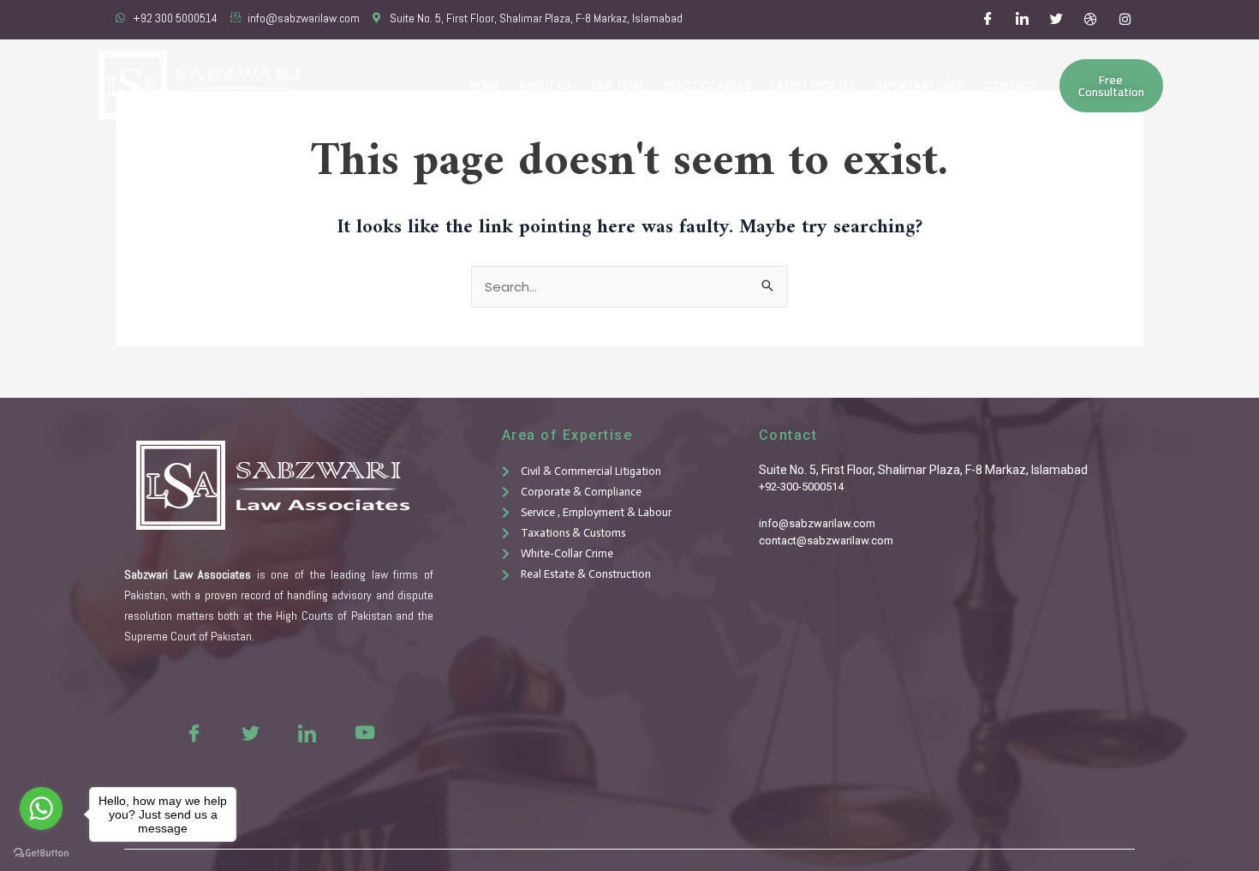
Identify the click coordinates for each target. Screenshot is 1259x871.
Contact (1010, 85)
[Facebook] (988, 20)
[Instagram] (1125, 20)
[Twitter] (1057, 20)
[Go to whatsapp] (41, 808)
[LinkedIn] (1022, 20)
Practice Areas (708, 85)
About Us (545, 85)
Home (484, 85)
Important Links (920, 85)
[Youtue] (363, 732)
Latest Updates (814, 85)
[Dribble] (1091, 20)
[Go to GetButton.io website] (41, 853)
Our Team (618, 85)
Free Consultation (1111, 86)
